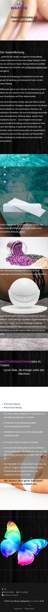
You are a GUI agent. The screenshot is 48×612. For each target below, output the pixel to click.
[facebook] (2, 589)
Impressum (18, 609)
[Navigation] (44, 5)
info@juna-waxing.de (11, 595)
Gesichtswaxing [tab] (10, 186)
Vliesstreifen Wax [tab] (11, 172)
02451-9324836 (9, 592)
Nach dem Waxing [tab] (14, 408)
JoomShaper (35, 601)
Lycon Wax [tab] (8, 179)
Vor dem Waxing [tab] (13, 404)
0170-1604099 (23, 592)
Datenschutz (29, 609)
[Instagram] (5, 589)
